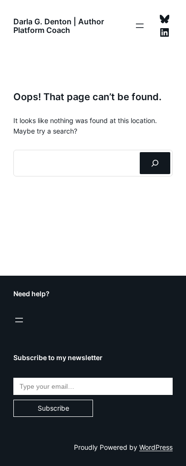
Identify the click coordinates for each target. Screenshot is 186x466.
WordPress (156, 447)
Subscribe (53, 408)
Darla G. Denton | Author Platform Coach (58, 26)
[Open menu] (139, 25)
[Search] (155, 163)
